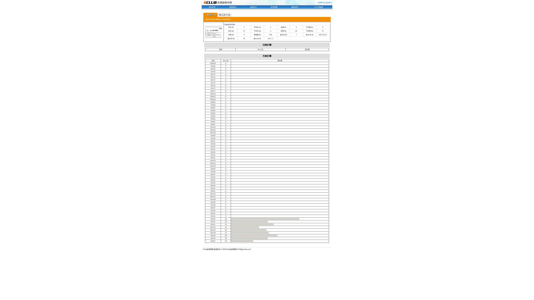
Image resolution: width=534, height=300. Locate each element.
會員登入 (329, 3)
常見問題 (274, 7)
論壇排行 (253, 7)
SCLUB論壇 (318, 7)
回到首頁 (212, 7)
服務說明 (232, 7)
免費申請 (321, 3)
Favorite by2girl (229, 24)
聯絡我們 (294, 7)
